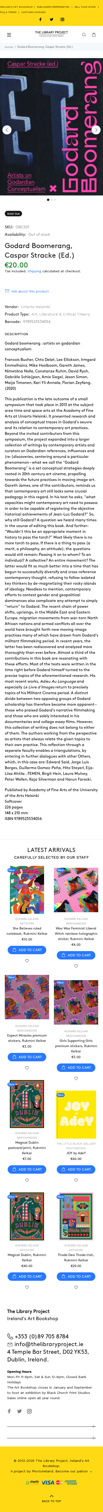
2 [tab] (51, 200)
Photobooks (76, 1148)
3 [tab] (55, 200)
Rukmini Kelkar (27, 919)
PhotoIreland (42, 1471)
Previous (6, 129)
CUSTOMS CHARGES (33, 12)
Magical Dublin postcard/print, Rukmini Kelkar (27, 1148)
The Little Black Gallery (76, 1143)
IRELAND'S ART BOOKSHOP (16, 7)
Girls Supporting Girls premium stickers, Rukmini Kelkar (76, 1046)
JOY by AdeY (76, 1153)
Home (9, 47)
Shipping (34, 271)
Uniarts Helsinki (35, 306)
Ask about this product (30, 291)
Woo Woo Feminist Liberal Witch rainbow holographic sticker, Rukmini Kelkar (76, 934)
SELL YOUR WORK (85, 7)
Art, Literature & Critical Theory (60, 314)
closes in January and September (65, 1387)
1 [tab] (48, 200)
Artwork (27, 923)
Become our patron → (73, 1471)
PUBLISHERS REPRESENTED (53, 7)
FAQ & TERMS (8, 12)
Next (96, 129)
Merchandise (76, 923)
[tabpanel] (51, 126)
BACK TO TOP (51, 1501)
